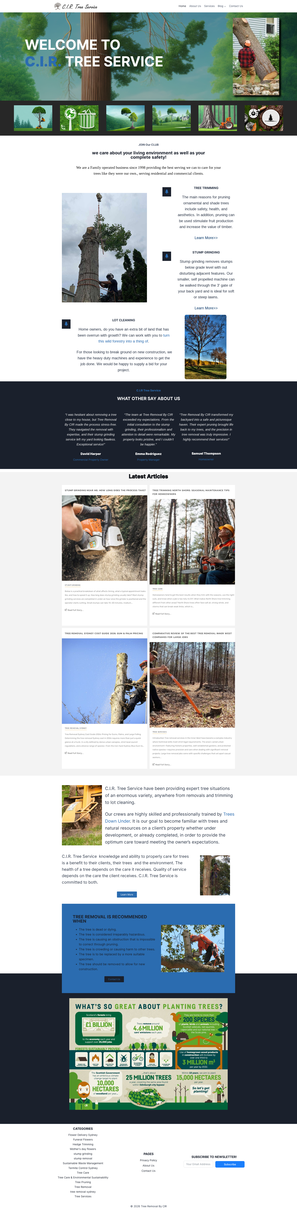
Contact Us (236, 6)
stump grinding (73, 585)
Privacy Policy (148, 1160)
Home (182, 6)
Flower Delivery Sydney (82, 1134)
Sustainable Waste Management (83, 1163)
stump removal (83, 1158)
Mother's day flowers (83, 1149)
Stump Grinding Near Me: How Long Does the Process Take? (105, 490)
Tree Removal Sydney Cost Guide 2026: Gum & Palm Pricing (104, 633)
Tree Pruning (83, 1182)
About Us (195, 6)
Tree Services (160, 732)
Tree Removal (82, 1186)
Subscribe (230, 1164)
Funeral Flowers (83, 1139)
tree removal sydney (76, 728)
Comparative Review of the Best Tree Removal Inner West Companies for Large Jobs (192, 635)
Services (209, 6)
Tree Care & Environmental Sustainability (83, 1177)
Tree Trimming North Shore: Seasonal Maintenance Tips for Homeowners (191, 492)
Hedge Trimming (83, 1144)
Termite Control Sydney (83, 1168)
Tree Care (158, 589)
